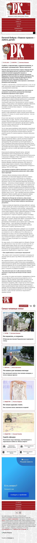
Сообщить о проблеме (18, 495)
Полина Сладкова (17, 401)
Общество (8, 401)
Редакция (18, 504)
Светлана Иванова (24, 62)
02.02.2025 (6, 62)
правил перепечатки (13, 519)
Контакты (18, 509)
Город (6, 333)
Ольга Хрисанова (16, 367)
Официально (18, 28)
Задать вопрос (23, 306)
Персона (7, 367)
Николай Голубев (17, 434)
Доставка (19, 30)
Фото (18, 26)
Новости (18, 21)
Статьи (18, 24)
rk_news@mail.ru (6, 529)
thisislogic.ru (10, 538)
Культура (14, 62)
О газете (18, 502)
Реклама (18, 506)
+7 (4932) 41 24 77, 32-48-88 (19, 529)
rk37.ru (3, 520)
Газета (18, 19)
